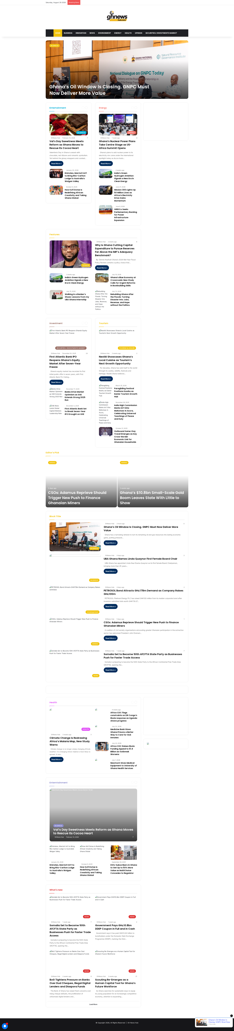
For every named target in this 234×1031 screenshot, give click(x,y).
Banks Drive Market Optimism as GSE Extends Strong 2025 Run (75, 395)
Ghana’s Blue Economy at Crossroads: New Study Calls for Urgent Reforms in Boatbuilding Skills (123, 281)
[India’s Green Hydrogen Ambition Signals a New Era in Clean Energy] (105, 173)
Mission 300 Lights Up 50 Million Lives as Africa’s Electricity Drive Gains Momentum (125, 195)
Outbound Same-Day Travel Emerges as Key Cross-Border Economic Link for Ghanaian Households (125, 437)
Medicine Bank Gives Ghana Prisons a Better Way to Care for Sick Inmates (121, 733)
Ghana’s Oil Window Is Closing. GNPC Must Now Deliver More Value (99, 89)
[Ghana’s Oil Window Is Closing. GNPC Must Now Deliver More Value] (117, 69)
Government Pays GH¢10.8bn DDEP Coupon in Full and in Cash (115, 927)
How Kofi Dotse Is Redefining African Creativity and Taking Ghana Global (75, 193)
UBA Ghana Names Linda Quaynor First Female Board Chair (140, 558)
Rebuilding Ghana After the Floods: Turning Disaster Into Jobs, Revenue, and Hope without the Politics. (122, 300)
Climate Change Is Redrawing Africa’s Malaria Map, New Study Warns (70, 741)
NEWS (92, 33)
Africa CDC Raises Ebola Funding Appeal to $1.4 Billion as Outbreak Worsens (122, 750)
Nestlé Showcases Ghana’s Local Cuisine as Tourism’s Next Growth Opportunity (116, 360)
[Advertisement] (166, 121)
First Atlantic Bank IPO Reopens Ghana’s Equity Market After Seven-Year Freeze (65, 362)
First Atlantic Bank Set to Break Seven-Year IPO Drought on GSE (76, 411)
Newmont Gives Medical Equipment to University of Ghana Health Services (123, 766)
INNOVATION (81, 33)
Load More (93, 1004)
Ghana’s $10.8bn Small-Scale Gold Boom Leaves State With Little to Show (152, 498)
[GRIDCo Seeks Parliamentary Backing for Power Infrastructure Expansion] (105, 209)
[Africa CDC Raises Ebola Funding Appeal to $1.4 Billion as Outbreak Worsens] (102, 746)
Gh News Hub (133, 1023)
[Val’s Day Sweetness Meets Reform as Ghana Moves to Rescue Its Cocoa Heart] (93, 815)
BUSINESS (68, 33)
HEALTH (128, 33)
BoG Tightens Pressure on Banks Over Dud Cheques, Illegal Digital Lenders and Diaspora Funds (70, 983)
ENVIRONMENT (104, 33)
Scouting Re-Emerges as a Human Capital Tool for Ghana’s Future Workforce (115, 983)
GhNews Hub (55, 138)
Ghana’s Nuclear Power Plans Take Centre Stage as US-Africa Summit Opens (117, 145)
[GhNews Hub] (117, 16)
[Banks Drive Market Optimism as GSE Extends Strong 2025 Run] (56, 393)
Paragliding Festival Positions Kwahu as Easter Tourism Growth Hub (125, 392)
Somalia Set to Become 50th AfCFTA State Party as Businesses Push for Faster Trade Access (70, 930)
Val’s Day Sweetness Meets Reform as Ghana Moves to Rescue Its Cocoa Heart (66, 145)
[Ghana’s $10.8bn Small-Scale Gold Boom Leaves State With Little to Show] (152, 483)
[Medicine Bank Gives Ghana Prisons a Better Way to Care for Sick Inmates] (96, 726)
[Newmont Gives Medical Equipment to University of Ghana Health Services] (96, 760)
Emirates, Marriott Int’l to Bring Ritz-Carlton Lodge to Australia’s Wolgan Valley (76, 177)
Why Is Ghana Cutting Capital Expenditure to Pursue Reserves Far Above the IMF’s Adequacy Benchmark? (114, 250)
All (120, 107)
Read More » (56, 163)
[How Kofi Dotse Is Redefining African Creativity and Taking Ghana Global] (56, 190)
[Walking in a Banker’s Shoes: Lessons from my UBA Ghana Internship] (56, 294)
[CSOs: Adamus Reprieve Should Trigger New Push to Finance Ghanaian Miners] (81, 483)
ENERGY (117, 33)
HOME (57, 33)
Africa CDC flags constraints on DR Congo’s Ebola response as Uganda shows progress (123, 716)
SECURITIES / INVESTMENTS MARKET (161, 33)
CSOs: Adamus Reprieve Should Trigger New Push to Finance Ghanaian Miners (77, 498)
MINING (52, 463)
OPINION (138, 33)
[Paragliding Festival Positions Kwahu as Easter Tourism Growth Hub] (105, 390)
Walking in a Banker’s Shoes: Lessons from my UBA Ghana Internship (77, 297)
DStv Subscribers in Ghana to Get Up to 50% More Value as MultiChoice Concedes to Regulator (123, 869)
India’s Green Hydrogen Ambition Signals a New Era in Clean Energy (124, 177)
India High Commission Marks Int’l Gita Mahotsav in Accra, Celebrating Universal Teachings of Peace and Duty (125, 412)
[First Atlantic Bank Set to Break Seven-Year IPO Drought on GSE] (56, 409)
